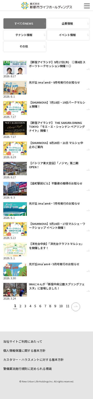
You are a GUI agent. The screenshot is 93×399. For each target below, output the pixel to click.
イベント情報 (67, 35)
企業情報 (67, 23)
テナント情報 (23, 35)
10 (61, 306)
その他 (23, 46)
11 (67, 306)
